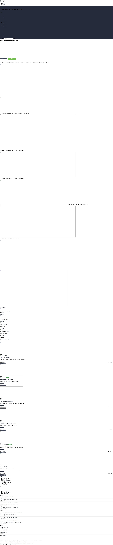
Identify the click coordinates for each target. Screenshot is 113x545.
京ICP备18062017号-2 (13, 543)
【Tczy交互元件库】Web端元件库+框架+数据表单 (10, 517)
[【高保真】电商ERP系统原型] (11, 353)
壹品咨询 (4, 377)
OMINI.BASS (5, 466)
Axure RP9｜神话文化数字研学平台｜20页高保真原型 (10, 502)
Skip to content (2, 0)
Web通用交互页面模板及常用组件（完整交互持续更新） (10, 507)
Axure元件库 (4, 19)
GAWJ (7, 491)
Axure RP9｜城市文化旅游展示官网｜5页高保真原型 (10, 499)
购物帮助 (3, 4)
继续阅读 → (2, 383)
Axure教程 (5, 36)
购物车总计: (27, 9)
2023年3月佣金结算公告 (3, 535)
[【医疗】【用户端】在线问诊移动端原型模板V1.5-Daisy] (11, 419)
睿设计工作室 (5, 355)
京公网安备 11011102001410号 (29, 543)
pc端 (6, 481)
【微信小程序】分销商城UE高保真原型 (6, 401)
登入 (1, 1)
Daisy (3, 422)
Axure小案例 (4, 28)
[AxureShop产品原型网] (5, 7)
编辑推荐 (5, 20)
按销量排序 (5, 18)
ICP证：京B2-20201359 (20, 543)
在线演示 (11, 58)
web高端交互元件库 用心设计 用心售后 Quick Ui (9, 514)
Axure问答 (5, 37)
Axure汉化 (5, 35)
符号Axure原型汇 (5, 444)
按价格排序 (5, 17)
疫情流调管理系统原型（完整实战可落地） (7, 379)
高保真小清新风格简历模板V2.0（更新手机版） (7, 468)
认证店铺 (7, 377)
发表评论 (4, 307)
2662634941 (6, 493)
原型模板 (3, 22)
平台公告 (3, 3)
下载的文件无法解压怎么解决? (4, 527)
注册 (3, 1)
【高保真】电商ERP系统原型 (5, 357)
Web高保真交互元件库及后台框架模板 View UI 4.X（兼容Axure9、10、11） (13, 522)
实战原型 (3, 25)
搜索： (3, 38)
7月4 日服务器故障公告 (3, 532)
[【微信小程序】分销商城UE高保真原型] (11, 397)
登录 (8, 339)
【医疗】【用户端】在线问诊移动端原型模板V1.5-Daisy (8, 423)
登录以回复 (2, 314)
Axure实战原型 (8, 480)
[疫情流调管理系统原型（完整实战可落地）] (11, 375)
